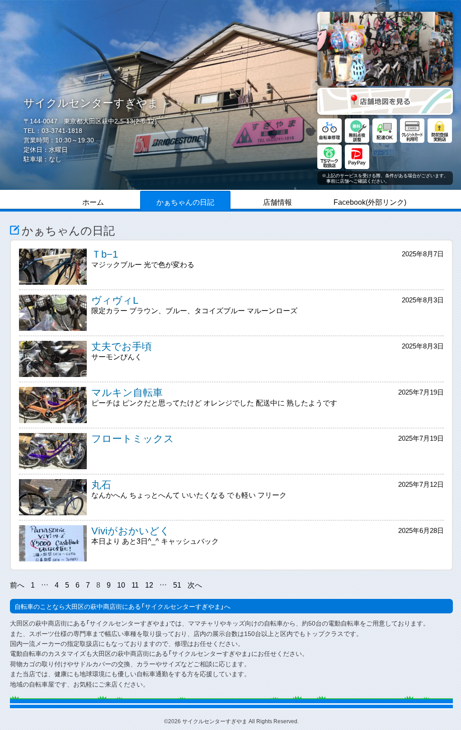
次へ (195, 584)
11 (135, 584)
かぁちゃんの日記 (185, 201)
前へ (17, 584)
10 (121, 584)
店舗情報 (277, 201)
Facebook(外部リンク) (370, 201)
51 (177, 584)
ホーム (93, 201)
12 (149, 584)
